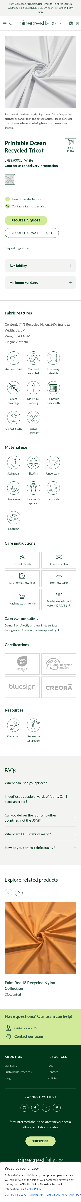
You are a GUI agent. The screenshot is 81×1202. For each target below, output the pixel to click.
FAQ (50, 1065)
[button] (8, 892)
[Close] (77, 1165)
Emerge (48, 3)
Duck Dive (30, 7)
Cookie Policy (33, 1188)
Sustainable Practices (18, 1072)
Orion (39, 3)
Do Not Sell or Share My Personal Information (40, 1194)
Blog (8, 1078)
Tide (21, 7)
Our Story (11, 1065)
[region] (40, 1182)
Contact (53, 1072)
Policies (53, 1078)
